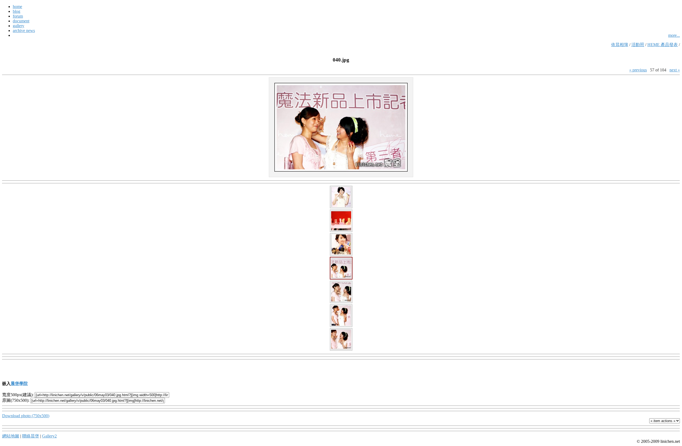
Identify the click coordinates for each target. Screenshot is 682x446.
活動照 (637, 44)
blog (16, 11)
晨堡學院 (19, 383)
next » (674, 70)
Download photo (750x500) (25, 415)
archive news (24, 30)
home (17, 6)
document (21, 21)
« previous (638, 70)
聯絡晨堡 (30, 436)
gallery (18, 25)
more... (674, 35)
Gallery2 (49, 436)
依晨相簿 (619, 44)
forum (18, 16)
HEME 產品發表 (662, 44)
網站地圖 (10, 436)
